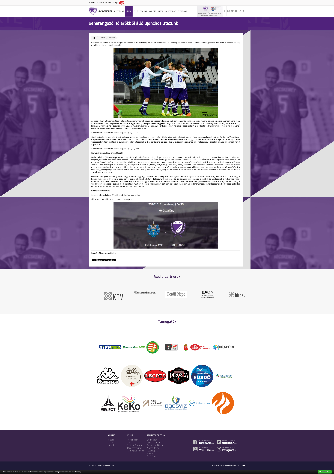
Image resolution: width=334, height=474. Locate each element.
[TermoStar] (226, 375)
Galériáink (151, 456)
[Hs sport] (224, 347)
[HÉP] (200, 347)
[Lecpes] (155, 375)
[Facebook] (225, 11)
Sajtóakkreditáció (155, 445)
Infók (160, 11)
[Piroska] (179, 375)
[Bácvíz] (176, 402)
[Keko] (129, 402)
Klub (135, 11)
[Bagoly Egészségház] (132, 375)
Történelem (132, 439)
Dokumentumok (134, 448)
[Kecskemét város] (186, 347)
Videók (111, 439)
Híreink (112, 37)
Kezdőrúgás (152, 450)
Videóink (151, 453)
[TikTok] (240, 11)
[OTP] (134, 347)
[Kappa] (108, 375)
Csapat (143, 11)
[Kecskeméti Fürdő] (202, 375)
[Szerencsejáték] (110, 347)
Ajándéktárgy (153, 448)
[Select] (108, 402)
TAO (129, 442)
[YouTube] (236, 11)
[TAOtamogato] (199, 402)
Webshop (182, 11)
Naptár (152, 11)
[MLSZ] (152, 347)
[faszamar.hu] (242, 465)
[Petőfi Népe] (167, 294)
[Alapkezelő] (152, 402)
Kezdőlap (119, 11)
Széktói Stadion (134, 445)
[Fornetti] (223, 402)
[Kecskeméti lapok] (136, 292)
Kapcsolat (170, 11)
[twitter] (232, 11)
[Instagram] (228, 11)
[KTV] (104, 295)
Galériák (112, 442)
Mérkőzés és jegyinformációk (154, 441)
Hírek (128, 11)
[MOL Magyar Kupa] (171, 347)
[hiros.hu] (230, 294)
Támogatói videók (135, 450)
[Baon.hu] (198, 294)
